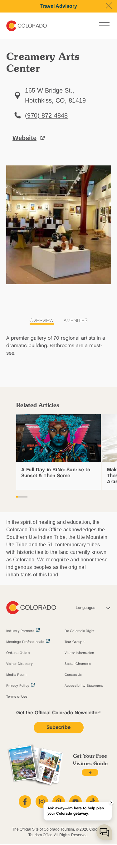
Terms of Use (16, 696)
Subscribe (58, 727)
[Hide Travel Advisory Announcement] (109, 6)
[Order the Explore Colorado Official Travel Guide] (90, 772)
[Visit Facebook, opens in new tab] (25, 801)
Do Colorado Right (80, 631)
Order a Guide (18, 653)
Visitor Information (79, 653)
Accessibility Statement (84, 685)
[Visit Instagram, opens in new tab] (42, 801)
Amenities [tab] (76, 320)
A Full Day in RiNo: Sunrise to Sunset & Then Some (55, 473)
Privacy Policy (17, 685)
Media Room (16, 674)
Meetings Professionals (25, 642)
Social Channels (78, 663)
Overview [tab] (42, 320)
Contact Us (73, 674)
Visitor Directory (19, 663)
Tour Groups (75, 642)
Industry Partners (20, 631)
